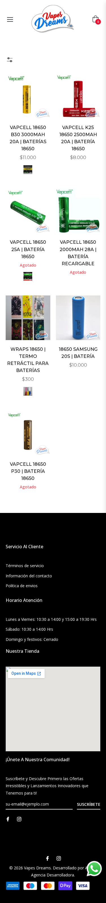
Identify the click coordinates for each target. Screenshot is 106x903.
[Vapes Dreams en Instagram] (19, 818)
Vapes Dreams (37, 868)
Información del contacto (29, 575)
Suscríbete (88, 804)
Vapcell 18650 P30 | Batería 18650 (28, 471)
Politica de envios (22, 585)
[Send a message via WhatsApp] (94, 869)
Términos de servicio (25, 565)
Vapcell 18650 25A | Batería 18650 (28, 249)
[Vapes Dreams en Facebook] (8, 818)
